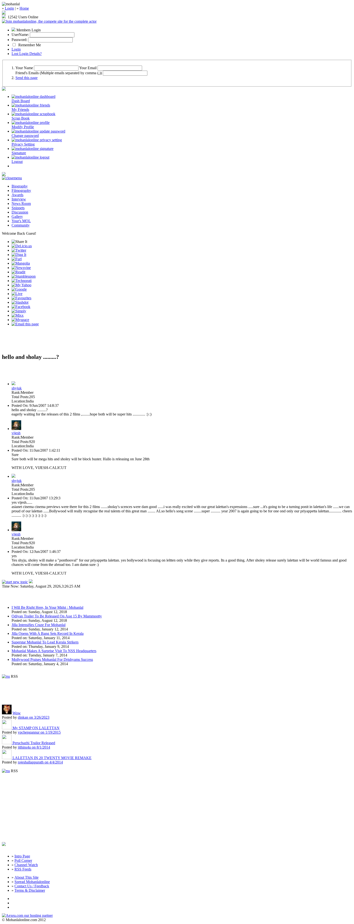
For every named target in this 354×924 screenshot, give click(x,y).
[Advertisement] (58, 342)
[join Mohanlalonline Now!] (4, 13)
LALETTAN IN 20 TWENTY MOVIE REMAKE (52, 758)
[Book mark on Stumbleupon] (24, 276)
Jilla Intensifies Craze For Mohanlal (39, 625)
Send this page (26, 78)
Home (24, 8)
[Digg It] (19, 255)
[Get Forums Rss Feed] (6, 771)
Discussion (20, 212)
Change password (25, 136)
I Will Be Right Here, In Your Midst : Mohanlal (47, 607)
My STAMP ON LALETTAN (36, 728)
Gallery (17, 216)
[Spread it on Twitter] (19, 250)
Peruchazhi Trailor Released (34, 743)
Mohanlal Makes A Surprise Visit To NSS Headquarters (54, 651)
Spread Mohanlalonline (32, 882)
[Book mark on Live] (17, 294)
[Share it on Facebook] (21, 307)
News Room (21, 203)
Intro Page (22, 856)
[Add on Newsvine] (21, 268)
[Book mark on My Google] (19, 289)
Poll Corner (23, 860)
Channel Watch (26, 865)
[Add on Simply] (19, 311)
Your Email (88, 68)
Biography (20, 186)
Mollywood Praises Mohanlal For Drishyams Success (52, 659)
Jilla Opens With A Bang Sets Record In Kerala (48, 633)
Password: (19, 40)
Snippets (18, 208)
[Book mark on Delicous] (22, 246)
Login (9, 8)
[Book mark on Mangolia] (21, 263)
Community (21, 225)
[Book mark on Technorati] (22, 281)
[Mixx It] (18, 315)
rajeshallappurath (40, 762)
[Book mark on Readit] (18, 272)
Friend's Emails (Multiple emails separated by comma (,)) (58, 73)
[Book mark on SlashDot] (20, 302)
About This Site (26, 877)
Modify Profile (23, 127)
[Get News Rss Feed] (6, 676)
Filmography (21, 190)
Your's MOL (21, 221)
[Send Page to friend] (25, 324)
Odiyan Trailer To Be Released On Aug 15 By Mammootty (57, 616)
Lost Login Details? (27, 54)
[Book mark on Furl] (17, 259)
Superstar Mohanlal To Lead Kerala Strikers (45, 642)
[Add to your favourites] (21, 298)
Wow (17, 713)
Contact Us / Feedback (31, 886)
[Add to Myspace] (20, 320)
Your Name (24, 68)
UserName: (20, 35)
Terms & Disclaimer (29, 890)
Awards (17, 195)
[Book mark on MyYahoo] (21, 285)
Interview (19, 199)
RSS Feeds (22, 869)
